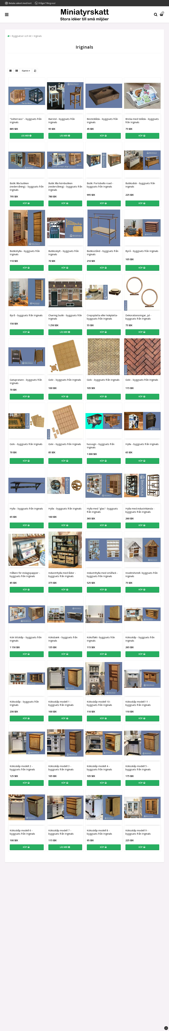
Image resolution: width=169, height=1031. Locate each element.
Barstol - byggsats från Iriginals (61, 120)
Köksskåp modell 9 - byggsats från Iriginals (138, 832)
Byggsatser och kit (22, 36)
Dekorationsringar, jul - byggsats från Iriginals (138, 317)
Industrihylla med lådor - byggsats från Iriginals (62, 574)
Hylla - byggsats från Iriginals (142, 444)
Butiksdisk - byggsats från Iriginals (140, 185)
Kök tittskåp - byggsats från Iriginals (26, 639)
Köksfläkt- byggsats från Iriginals (101, 639)
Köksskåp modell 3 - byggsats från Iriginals (61, 767)
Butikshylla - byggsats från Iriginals (25, 252)
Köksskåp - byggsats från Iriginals (139, 639)
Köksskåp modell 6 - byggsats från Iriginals (22, 832)
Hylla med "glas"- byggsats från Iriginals (102, 510)
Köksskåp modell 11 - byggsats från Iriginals (138, 703)
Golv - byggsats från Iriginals (64, 379)
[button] (162, 14)
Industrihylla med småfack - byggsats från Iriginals (102, 574)
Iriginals (38, 36)
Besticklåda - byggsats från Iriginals (102, 120)
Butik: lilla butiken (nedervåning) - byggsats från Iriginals (27, 186)
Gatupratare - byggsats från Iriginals (26, 381)
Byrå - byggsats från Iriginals (141, 251)
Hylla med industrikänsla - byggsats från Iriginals (139, 510)
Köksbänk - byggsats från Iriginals (62, 639)
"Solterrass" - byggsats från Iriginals (26, 120)
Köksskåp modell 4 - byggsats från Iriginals (99, 767)
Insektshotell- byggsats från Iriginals (141, 574)
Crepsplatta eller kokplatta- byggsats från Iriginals (102, 317)
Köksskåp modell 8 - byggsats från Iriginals (99, 832)
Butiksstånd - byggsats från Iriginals (102, 252)
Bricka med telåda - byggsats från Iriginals (142, 120)
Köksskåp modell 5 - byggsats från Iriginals (138, 767)
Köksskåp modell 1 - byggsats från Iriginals (61, 703)
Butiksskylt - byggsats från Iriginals (63, 252)
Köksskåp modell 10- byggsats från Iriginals (99, 703)
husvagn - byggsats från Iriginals (100, 445)
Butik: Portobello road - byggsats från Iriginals (100, 185)
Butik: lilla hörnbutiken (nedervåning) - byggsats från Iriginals (65, 186)
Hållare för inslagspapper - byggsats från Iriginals (25, 574)
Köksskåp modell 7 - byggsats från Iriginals (61, 832)
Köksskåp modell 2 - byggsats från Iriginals (22, 767)
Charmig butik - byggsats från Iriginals (65, 317)
